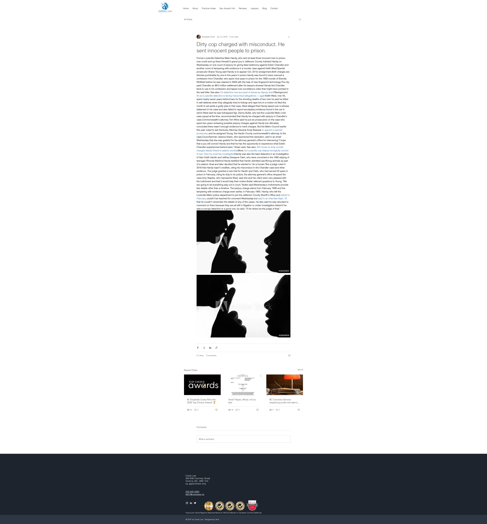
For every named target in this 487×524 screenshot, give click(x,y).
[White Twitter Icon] (195, 503)
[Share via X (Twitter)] (204, 347)
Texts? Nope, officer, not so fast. (242, 401)
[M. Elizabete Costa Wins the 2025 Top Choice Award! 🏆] (202, 384)
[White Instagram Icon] (187, 503)
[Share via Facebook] (198, 347)
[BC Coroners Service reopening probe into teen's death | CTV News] (284, 384)
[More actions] (288, 36)
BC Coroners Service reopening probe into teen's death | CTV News (283, 401)
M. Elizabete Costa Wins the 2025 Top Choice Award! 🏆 (201, 401)
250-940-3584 (192, 491)
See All (300, 370)
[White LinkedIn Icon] (191, 503)
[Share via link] (216, 347)
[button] (300, 19)
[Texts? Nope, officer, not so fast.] (243, 384)
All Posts (188, 19)
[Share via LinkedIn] (210, 347)
